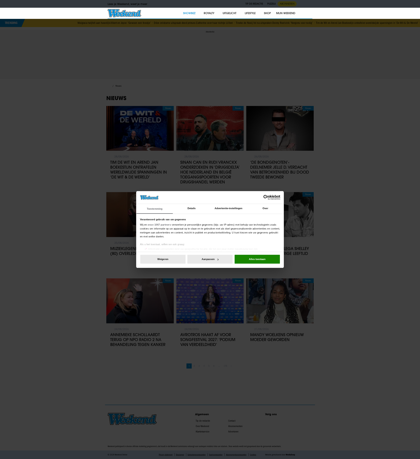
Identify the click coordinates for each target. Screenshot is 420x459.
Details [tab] (192, 208)
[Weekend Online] (124, 13)
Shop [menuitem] (267, 13)
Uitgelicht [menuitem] (229, 13)
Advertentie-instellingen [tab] (228, 208)
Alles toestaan (257, 259)
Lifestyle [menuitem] (250, 13)
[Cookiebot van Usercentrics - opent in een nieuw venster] (266, 197)
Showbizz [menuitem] (189, 13)
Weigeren (162, 259)
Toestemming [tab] (154, 208)
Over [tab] (265, 208)
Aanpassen (208, 259)
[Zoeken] (309, 13)
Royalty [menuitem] (209, 13)
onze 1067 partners (159, 224)
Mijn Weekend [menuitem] (285, 13)
